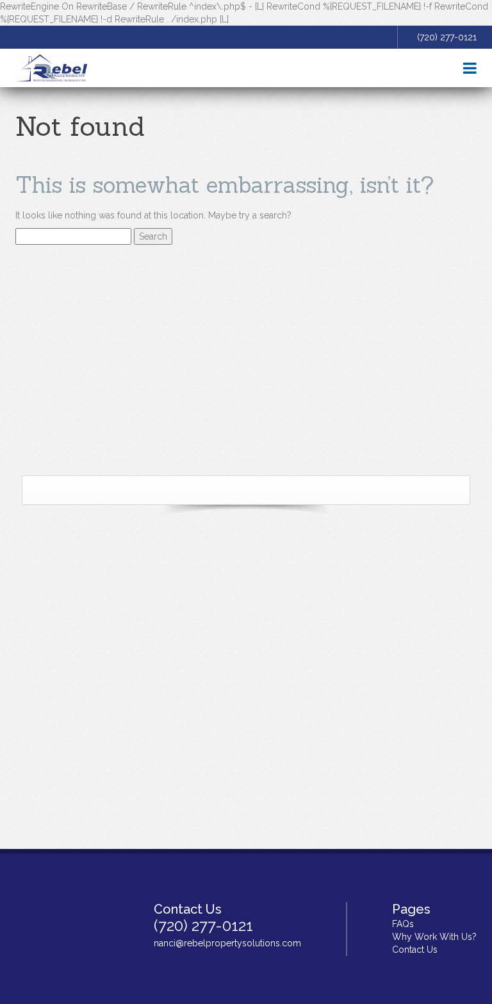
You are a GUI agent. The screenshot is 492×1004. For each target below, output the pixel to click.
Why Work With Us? (434, 937)
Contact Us (415, 949)
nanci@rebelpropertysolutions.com (227, 943)
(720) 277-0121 (447, 37)
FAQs (403, 924)
